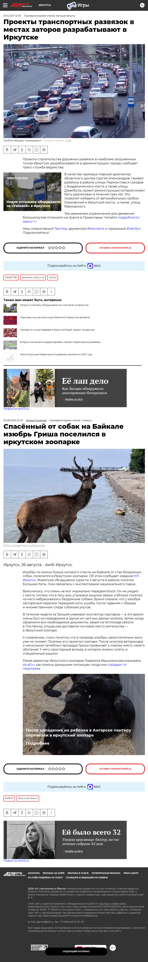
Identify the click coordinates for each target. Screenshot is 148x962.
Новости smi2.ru (16, 409)
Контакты (34, 873)
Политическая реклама (106, 873)
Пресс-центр (131, 873)
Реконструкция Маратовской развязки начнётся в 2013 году (56, 354)
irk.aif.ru (28, 665)
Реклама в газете (78, 873)
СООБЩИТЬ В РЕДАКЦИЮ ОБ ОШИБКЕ (87, 877)
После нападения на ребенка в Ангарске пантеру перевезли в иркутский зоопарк (78, 733)
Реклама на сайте (54, 873)
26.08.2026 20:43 (13, 420)
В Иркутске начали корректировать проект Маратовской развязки (60, 342)
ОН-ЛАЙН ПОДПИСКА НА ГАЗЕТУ (45, 877)
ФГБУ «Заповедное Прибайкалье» (24, 545)
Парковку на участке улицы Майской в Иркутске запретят (55, 317)
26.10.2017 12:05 (12, 15)
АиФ (68, 140)
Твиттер (60, 228)
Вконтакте (95, 228)
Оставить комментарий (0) (115, 248)
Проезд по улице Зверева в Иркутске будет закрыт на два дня (57, 329)
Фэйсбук (133, 228)
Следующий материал (76, 951)
